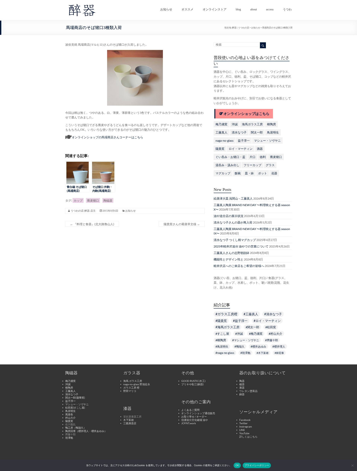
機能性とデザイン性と (228, 259)
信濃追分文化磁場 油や (194, 419)
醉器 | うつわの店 (240, 27)
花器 (274, 173)
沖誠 (235, 124)
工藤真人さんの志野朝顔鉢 (231, 253)
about (253, 8)
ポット (262, 173)
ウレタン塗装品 (248, 390)
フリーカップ (252, 165)
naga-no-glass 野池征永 (136, 384)
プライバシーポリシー (257, 465)
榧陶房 (271, 124)
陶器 (242, 380)
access (270, 8)
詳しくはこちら (248, 436)
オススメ (187, 8)
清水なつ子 (239, 132)
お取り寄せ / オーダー (194, 416)
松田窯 (271, 327)
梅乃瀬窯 (221, 124)
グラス (270, 165)
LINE (242, 429)
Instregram (245, 426)
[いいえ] (352, 465)
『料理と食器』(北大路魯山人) (92, 224)
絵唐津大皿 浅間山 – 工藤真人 (233, 198)
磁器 (242, 384)
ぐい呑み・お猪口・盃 (230, 157)
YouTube (244, 433)
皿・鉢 (249, 173)
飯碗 (238, 173)
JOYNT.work (188, 423)
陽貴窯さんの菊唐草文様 (182, 224)
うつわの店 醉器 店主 (83, 210)
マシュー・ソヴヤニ (267, 140)
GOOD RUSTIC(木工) (193, 380)
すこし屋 (223, 333)
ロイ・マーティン (241, 148)
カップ (78, 200)
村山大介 (276, 333)
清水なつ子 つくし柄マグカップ (235, 240)
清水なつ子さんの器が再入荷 (233, 222)
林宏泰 (280, 352)
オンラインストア (214, 8)
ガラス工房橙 (227, 314)
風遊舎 (69, 414)
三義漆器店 (129, 423)
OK (237, 465)
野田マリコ (129, 390)
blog (238, 8)
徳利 (263, 157)
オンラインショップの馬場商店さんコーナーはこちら (107, 137)
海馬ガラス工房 (252, 124)
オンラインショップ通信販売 (198, 413)
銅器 (242, 394)
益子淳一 (244, 140)
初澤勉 (246, 352)
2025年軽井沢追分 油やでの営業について (241, 246)
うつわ (287, 8)
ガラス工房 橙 (131, 387)
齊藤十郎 (272, 340)
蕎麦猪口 (93, 200)
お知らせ (166, 8)
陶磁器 (107, 200)
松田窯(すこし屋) (75, 407)
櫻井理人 (279, 346)
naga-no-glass (225, 140)
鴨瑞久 (240, 346)
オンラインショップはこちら (246, 114)
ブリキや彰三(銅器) (192, 384)
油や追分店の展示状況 (228, 216)
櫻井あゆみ (259, 346)
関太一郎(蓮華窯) (75, 397)
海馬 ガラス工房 (132, 380)
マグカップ (223, 173)
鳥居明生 (273, 132)
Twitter (243, 423)
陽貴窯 (220, 148)
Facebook (244, 419)
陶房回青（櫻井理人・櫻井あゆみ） (86, 431)
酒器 (260, 148)
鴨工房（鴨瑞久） (75, 427)
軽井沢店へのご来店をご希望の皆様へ (239, 266)
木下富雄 (263, 352)
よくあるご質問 (190, 409)
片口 (252, 157)
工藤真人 (221, 132)
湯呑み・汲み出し (227, 165)
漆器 (242, 387)
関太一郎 (257, 132)
